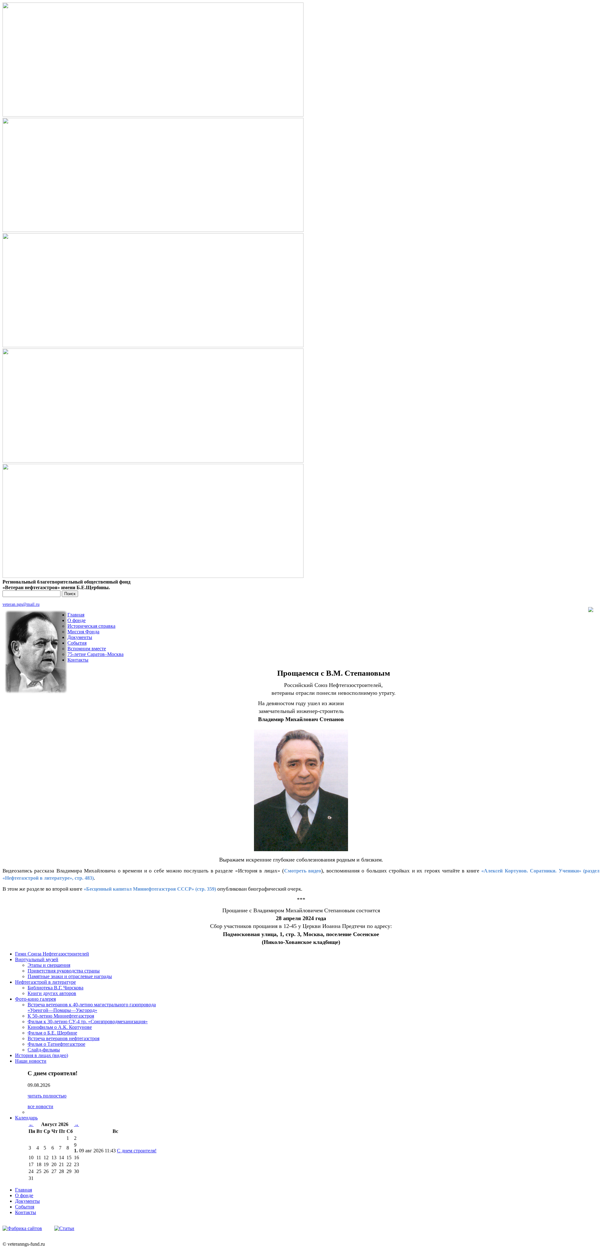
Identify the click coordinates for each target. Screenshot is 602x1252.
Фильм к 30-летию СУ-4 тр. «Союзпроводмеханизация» (88, 1021)
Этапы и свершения (49, 965)
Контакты (77, 660)
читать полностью (47, 1095)
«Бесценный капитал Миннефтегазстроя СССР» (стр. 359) (150, 889)
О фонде (76, 620)
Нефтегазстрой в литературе (45, 982)
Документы (79, 637)
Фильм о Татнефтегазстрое (56, 1044)
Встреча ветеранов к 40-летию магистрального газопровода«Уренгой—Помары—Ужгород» (92, 1007)
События (77, 643)
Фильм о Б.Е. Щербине (52, 1032)
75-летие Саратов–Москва (95, 654)
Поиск (70, 593)
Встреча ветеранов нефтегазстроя (63, 1038)
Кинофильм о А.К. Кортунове (60, 1027)
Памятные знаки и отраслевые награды (70, 976)
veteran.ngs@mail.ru (21, 604)
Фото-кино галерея (35, 999)
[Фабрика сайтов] (22, 1228)
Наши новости (30, 1061)
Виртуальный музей (36, 959)
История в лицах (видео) (41, 1055)
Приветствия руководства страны (64, 970)
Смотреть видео (302, 870)
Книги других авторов (52, 993)
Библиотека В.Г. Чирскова (55, 987)
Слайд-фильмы (44, 1049)
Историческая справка (91, 626)
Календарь (26, 1117)
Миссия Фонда (83, 631)
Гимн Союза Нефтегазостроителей (52, 953)
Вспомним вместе (86, 648)
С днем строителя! (136, 1150)
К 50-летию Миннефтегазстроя (61, 1016)
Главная (75, 614)
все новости (40, 1106)
